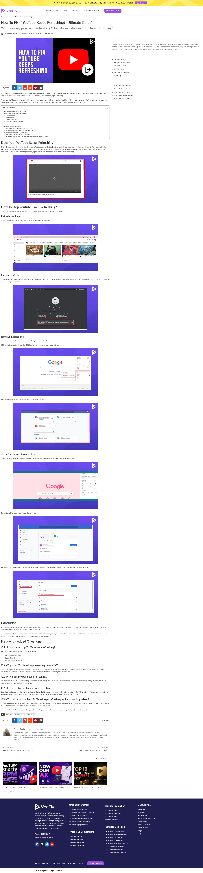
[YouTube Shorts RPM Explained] (20, 773)
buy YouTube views (33, 636)
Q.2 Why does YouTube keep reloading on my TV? (20, 130)
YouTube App (19, 715)
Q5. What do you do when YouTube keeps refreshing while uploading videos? (27, 136)
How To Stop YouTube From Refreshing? (15, 113)
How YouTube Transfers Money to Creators (18, 750)
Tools (65, 10)
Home (3, 17)
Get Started (141, 3)
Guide (9, 17)
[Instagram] (42, 844)
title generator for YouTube (47, 710)
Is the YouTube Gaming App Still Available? (93, 750)
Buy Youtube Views (120, 59)
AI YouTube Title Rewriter (122, 99)
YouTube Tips (31, 715)
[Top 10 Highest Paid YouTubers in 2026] (90, 773)
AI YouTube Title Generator (122, 85)
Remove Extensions (11, 119)
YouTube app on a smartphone (11, 149)
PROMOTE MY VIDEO (95, 863)
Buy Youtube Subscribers (122, 62)
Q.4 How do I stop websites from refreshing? (18, 134)
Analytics (75, 10)
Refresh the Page (10, 115)
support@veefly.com (46, 837)
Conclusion (7, 124)
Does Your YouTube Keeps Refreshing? (15, 111)
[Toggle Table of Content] (105, 108)
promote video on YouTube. (31, 629)
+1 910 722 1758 (45, 834)
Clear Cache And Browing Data (14, 121)
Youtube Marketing (52, 10)
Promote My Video (113, 10)
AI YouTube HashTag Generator (124, 95)
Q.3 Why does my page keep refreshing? (17, 132)
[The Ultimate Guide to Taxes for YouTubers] (55, 773)
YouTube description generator (25, 710)
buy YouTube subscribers (59, 102)
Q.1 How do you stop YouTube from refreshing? (19, 128)
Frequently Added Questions (12, 126)
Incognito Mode (10, 117)
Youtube (9, 715)
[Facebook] (37, 844)
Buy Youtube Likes (120, 66)
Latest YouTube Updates (91, 10)
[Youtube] (52, 844)
